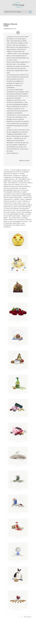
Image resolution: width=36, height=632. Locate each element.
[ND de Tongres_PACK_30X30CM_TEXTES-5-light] (18, 467)
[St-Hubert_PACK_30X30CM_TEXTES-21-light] (18, 299)
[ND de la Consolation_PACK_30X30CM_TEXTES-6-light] (18, 371)
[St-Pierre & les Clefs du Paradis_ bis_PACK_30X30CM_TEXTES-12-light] (18, 275)
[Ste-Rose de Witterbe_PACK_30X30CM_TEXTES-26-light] (18, 347)
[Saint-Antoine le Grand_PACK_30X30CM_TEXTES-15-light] (18, 251)
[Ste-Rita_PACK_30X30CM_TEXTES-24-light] (18, 323)
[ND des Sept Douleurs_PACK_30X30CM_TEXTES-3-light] (18, 611)
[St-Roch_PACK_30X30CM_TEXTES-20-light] (18, 587)
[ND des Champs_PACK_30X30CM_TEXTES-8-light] (18, 395)
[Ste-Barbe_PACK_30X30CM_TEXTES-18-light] (18, 515)
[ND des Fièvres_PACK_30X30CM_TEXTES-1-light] (18, 539)
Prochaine (27, 617)
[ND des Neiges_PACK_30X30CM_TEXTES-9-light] (18, 563)
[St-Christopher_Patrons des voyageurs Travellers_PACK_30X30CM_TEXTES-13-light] (18, 419)
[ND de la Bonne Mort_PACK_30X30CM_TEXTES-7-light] (18, 491)
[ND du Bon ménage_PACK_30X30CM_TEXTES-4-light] (18, 443)
